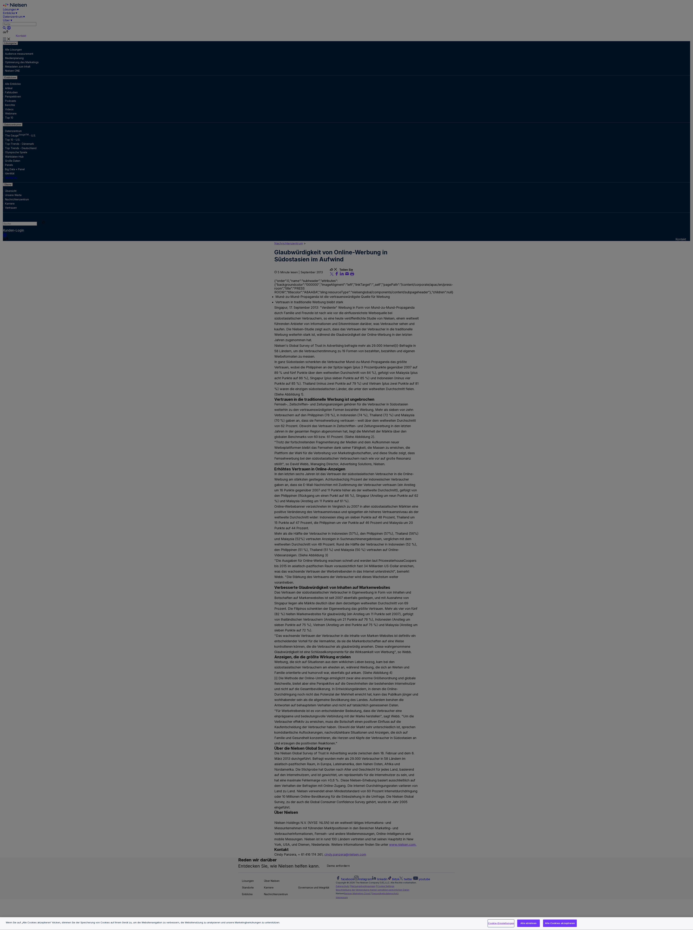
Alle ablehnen (528, 923)
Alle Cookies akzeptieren (560, 923)
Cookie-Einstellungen (501, 923)
